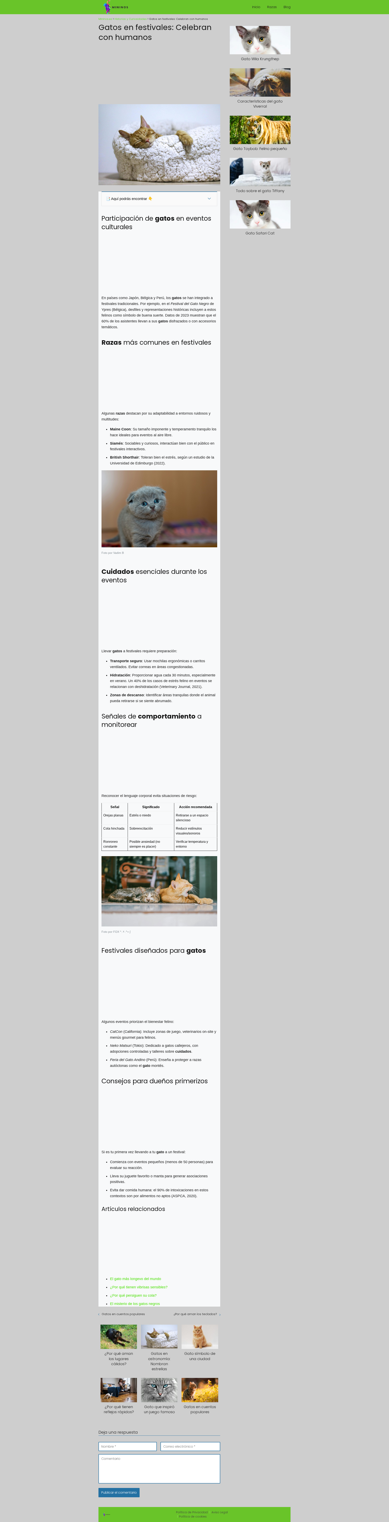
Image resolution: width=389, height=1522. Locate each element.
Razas (272, 7)
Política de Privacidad (192, 1512)
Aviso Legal (220, 1512)
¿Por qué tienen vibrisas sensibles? (139, 1287)
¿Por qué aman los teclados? (195, 1314)
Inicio (256, 7)
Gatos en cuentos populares (123, 1314)
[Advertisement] (159, 71)
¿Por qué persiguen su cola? (133, 1295)
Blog (287, 7)
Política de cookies (193, 1517)
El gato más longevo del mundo (135, 1279)
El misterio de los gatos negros (135, 1304)
